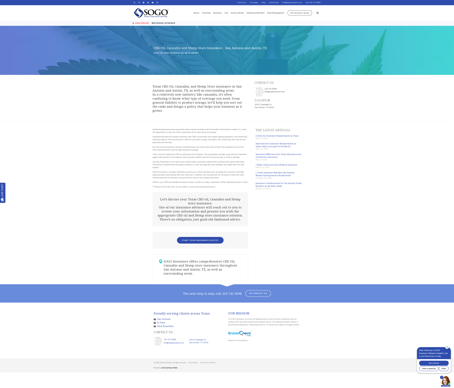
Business (217, 12)
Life (226, 12)
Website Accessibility (238, 340)
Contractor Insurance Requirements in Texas (277, 135)
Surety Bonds (237, 12)
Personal (206, 12)
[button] (318, 13)
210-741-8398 (232, 293)
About (196, 12)
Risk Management (275, 12)
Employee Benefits (256, 12)
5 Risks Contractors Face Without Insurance (276, 164)
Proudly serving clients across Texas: (182, 313)
